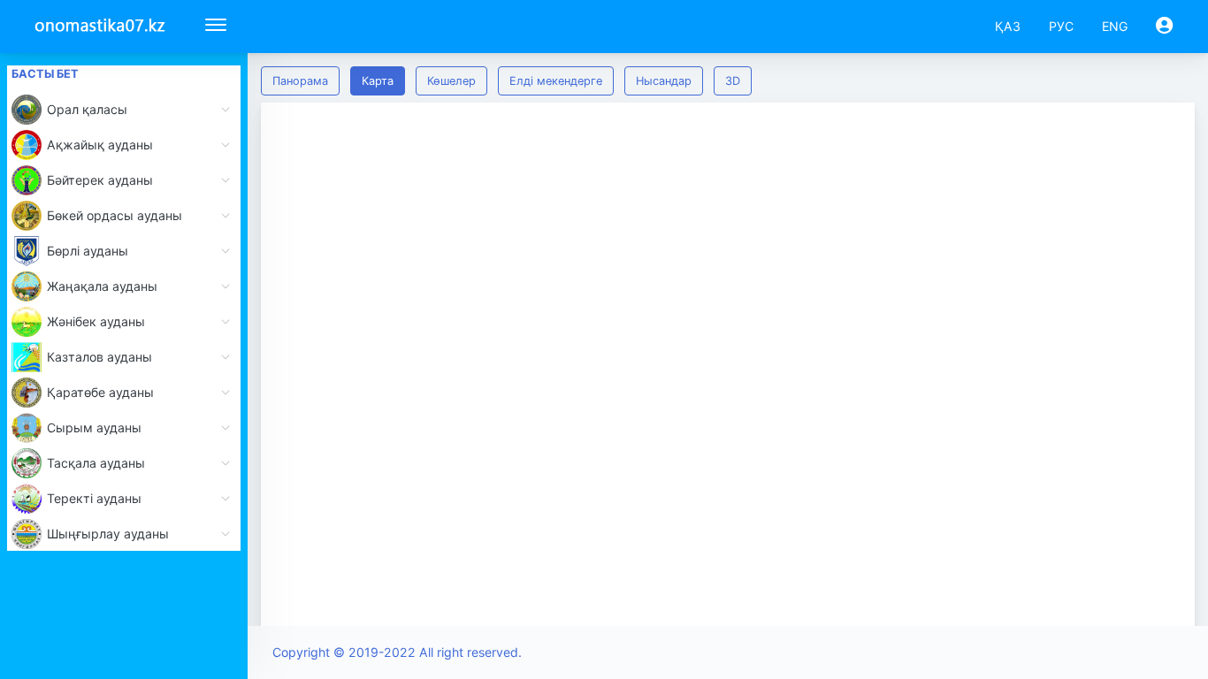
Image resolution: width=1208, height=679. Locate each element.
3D (732, 81)
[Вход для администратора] (1164, 26)
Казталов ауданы (99, 356)
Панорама (300, 81)
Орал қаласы (87, 109)
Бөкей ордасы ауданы (114, 215)
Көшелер (451, 81)
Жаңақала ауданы (102, 286)
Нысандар (664, 81)
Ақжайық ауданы (100, 144)
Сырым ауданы (94, 427)
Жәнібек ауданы (96, 321)
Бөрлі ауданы (87, 250)
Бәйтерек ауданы (100, 179)
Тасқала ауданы (96, 462)
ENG (1115, 26)
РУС (1061, 26)
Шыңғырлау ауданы (108, 533)
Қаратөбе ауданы (100, 392)
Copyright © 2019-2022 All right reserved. (397, 652)
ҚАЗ (1008, 26)
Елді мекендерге (555, 81)
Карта (378, 81)
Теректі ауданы (94, 498)
